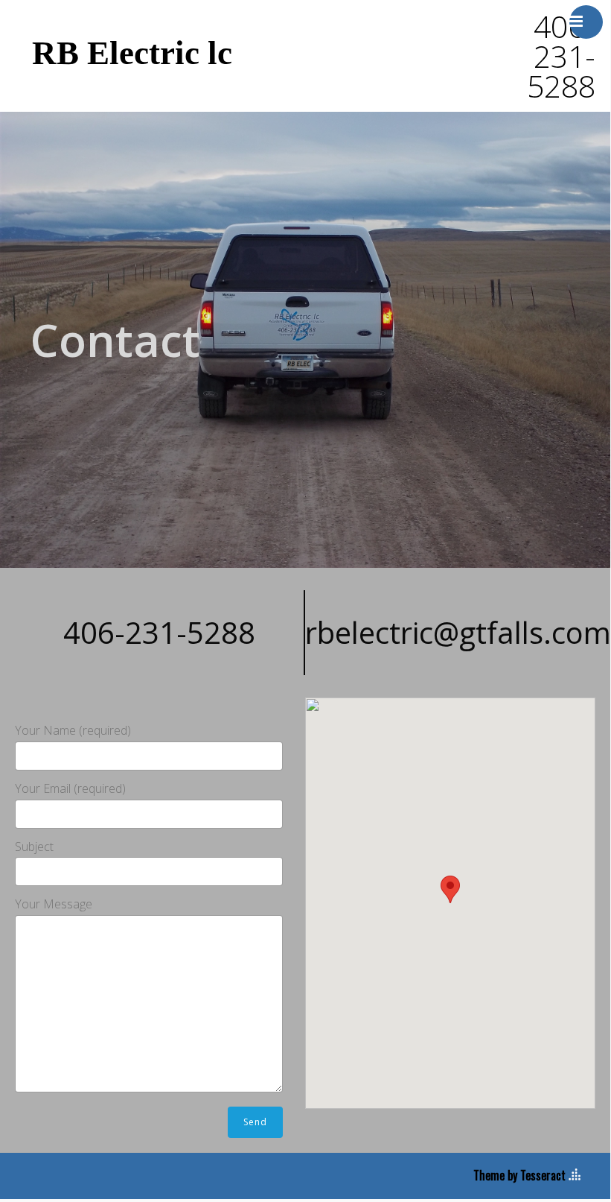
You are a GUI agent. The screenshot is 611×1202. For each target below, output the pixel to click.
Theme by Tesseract (519, 1175)
